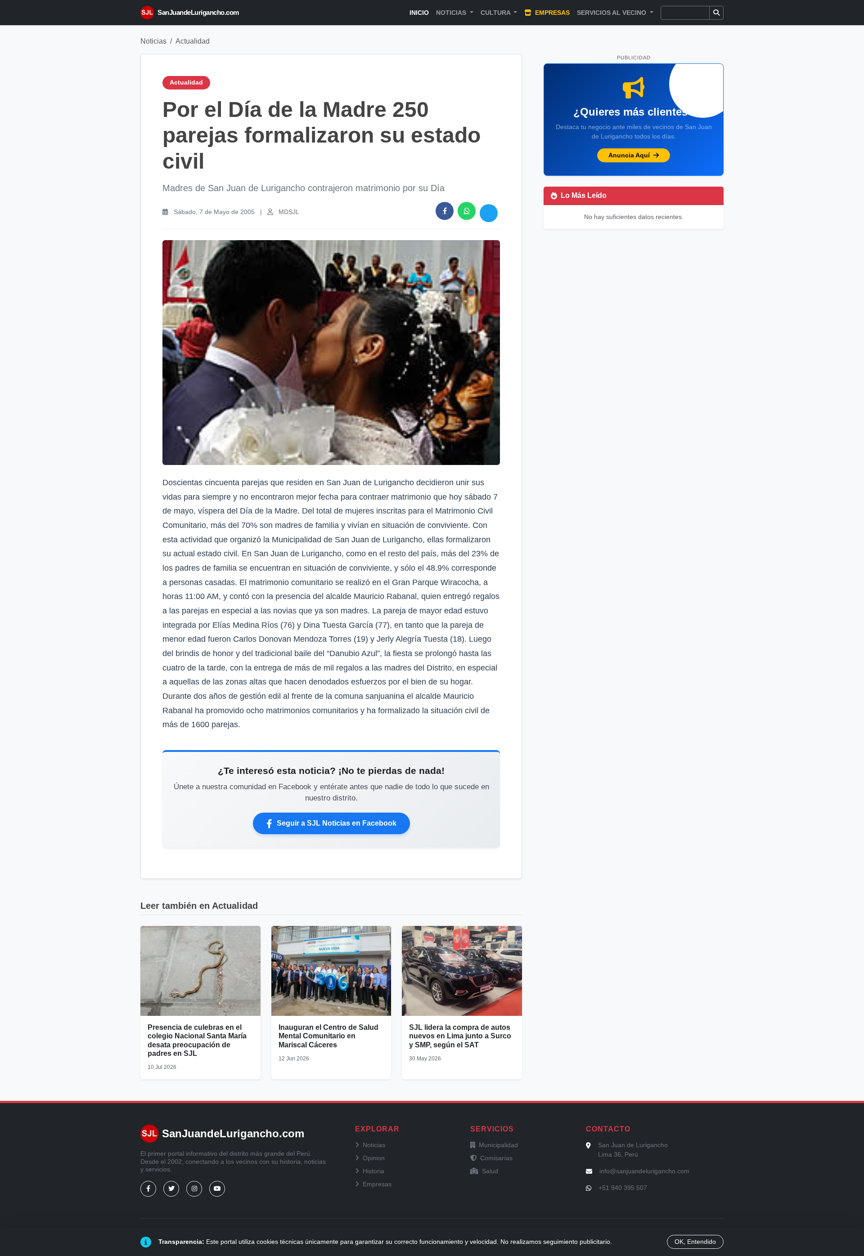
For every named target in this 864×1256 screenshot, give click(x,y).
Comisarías (496, 1158)
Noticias (153, 41)
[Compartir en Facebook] (445, 211)
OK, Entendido (695, 1241)
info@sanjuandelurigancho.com (644, 1171)
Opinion (374, 1158)
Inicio (419, 12)
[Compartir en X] (489, 213)
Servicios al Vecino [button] (612, 12)
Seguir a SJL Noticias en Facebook (336, 823)
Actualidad (193, 41)
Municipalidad (498, 1145)
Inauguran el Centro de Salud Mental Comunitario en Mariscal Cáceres (328, 1036)
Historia (373, 1171)
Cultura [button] (496, 12)
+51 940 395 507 (622, 1187)
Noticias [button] (452, 12)
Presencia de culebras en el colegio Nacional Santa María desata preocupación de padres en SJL (197, 1040)
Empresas (551, 12)
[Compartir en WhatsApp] (467, 211)
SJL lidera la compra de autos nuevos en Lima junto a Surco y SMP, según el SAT (460, 1036)
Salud (490, 1171)
